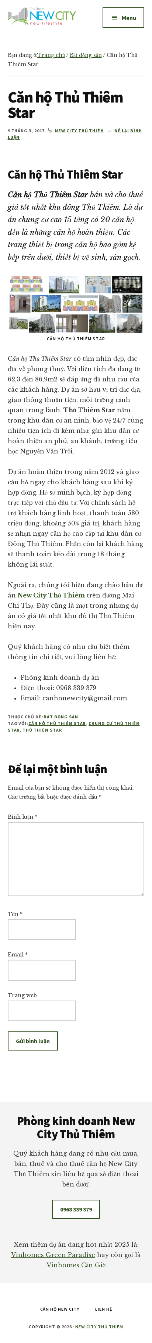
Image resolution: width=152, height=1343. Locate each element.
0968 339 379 (76, 1209)
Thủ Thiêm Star (42, 730)
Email (18, 954)
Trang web (22, 995)
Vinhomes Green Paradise (53, 1254)
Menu (129, 17)
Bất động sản (61, 716)
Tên (15, 914)
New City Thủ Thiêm (99, 1326)
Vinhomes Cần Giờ (76, 1265)
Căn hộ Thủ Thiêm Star (57, 723)
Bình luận (22, 817)
